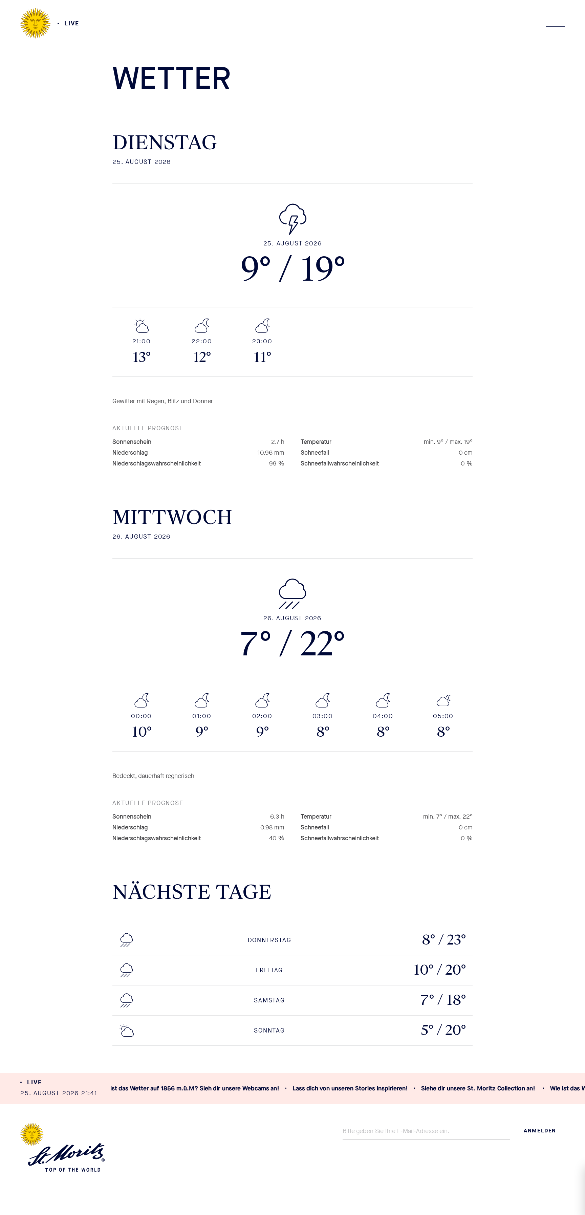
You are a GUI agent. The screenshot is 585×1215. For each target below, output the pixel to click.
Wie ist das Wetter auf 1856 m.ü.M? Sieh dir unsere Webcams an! (184, 1088)
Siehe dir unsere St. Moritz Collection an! (474, 1088)
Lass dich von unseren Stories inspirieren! (345, 1088)
